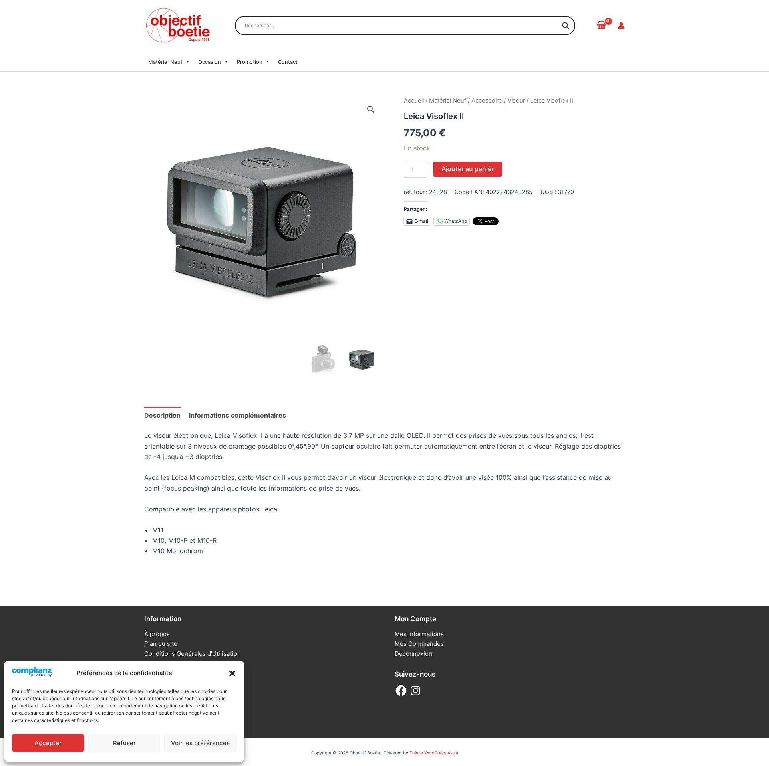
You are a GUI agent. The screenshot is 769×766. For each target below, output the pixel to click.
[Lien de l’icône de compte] (621, 25)
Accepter (48, 743)
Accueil (414, 100)
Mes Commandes (419, 643)
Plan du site (160, 643)
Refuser (124, 743)
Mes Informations (419, 634)
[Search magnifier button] (565, 25)
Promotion (249, 62)
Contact (288, 62)
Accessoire (486, 100)
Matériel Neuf (165, 62)
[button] (232, 673)
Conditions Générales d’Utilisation (192, 653)
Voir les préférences (200, 743)
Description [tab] (162, 415)
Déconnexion (413, 653)
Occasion (209, 62)
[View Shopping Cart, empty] (601, 25)
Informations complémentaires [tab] (237, 415)
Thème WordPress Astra (433, 753)
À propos (157, 634)
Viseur (516, 100)
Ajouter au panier (467, 169)
